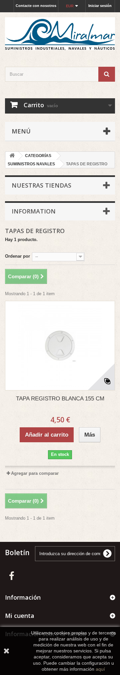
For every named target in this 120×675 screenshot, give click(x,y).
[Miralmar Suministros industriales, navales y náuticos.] (60, 33)
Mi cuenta (19, 616)
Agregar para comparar (35, 473)
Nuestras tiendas (41, 185)
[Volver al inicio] (12, 156)
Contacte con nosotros (36, 6)
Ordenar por (17, 256)
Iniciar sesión (100, 6)
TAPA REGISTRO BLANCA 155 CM (60, 398)
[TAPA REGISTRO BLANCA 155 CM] (60, 345)
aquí (100, 669)
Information (34, 211)
